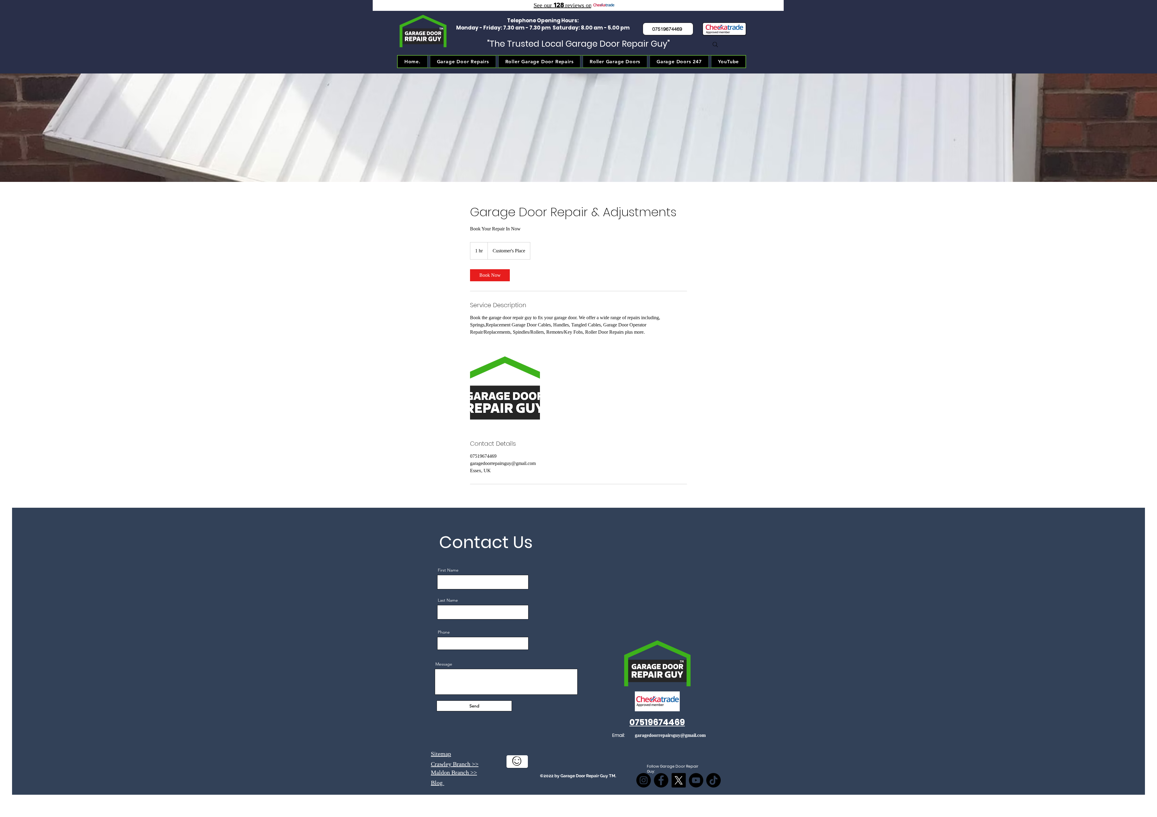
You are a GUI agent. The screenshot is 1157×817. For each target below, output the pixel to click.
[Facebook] (661, 780)
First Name (448, 570)
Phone (444, 632)
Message (443, 664)
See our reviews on (563, 5)
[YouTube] (696, 780)
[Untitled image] (505, 391)
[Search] (715, 44)
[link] (490, 275)
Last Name (448, 600)
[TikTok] (713, 780)
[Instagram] (643, 780)
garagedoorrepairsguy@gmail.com (670, 735)
